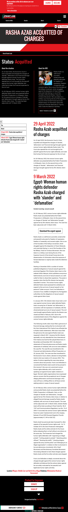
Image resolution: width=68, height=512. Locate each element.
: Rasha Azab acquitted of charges (11, 133)
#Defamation (51, 471)
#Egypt (38, 471)
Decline (57, 2)
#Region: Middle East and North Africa (24, 471)
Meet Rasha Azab (46, 111)
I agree (48, 2)
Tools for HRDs (9, 20)
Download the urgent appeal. (50, 230)
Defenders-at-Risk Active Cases (50, 508)
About (2, 129)
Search (59, 20)
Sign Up (34, 489)
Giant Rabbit (40, 499)
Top (2, 125)
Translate (64, 26)
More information (12, 10)
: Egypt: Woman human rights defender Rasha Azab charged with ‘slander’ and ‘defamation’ (13, 140)
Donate (26, 20)
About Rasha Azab (7, 53)
